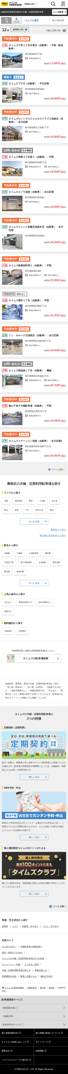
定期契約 (22, 631)
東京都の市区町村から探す (53, 535)
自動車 (5, 926)
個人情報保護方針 (10, 1033)
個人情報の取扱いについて (48, 1033)
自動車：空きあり (30, 926)
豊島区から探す (58, 529)
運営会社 (6, 1051)
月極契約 (8, 631)
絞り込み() (58, 20)
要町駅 (48, 553)
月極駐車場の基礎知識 (30, 946)
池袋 (6, 501)
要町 (31, 501)
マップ (16, 22)
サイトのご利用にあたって (14, 1042)
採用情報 (40, 1051)
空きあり (8, 602)
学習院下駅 (9, 562)
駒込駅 (7, 571)
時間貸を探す (30, 4)
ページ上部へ (58, 469)
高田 (52, 510)
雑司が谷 (39, 510)
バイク (15, 926)
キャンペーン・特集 (11, 964)
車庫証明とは (41, 970)
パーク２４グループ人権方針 (15, 1060)
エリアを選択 (32, 20)
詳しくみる (34, 777)
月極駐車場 (8, 1016)
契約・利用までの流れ (12, 952)
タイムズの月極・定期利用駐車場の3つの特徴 (23, 958)
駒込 (6, 510)
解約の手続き (47, 976)
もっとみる (34, 521)
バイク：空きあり (51, 926)
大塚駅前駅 (33, 553)
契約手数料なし (45, 602)
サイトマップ (42, 1042)
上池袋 (42, 501)
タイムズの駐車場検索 (35, 658)
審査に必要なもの (28, 976)
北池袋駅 (42, 562)
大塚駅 (19, 553)
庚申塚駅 (56, 562)
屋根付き (8, 611)
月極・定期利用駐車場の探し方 (16, 970)
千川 (27, 510)
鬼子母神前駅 (26, 562)
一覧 (6, 22)
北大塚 (54, 501)
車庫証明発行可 (25, 602)
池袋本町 (18, 501)
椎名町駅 (20, 571)
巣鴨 (17, 510)
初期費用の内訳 (9, 976)
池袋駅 (7, 553)
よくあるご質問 (31, 964)
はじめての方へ (9, 946)
